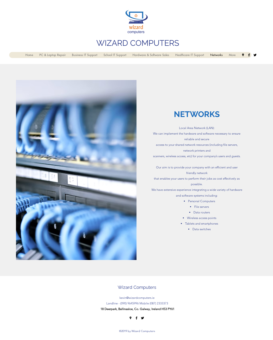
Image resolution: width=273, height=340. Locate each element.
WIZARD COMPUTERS (137, 43)
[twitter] (255, 55)
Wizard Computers (137, 287)
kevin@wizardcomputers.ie (137, 298)
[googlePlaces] (243, 55)
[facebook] (249, 55)
